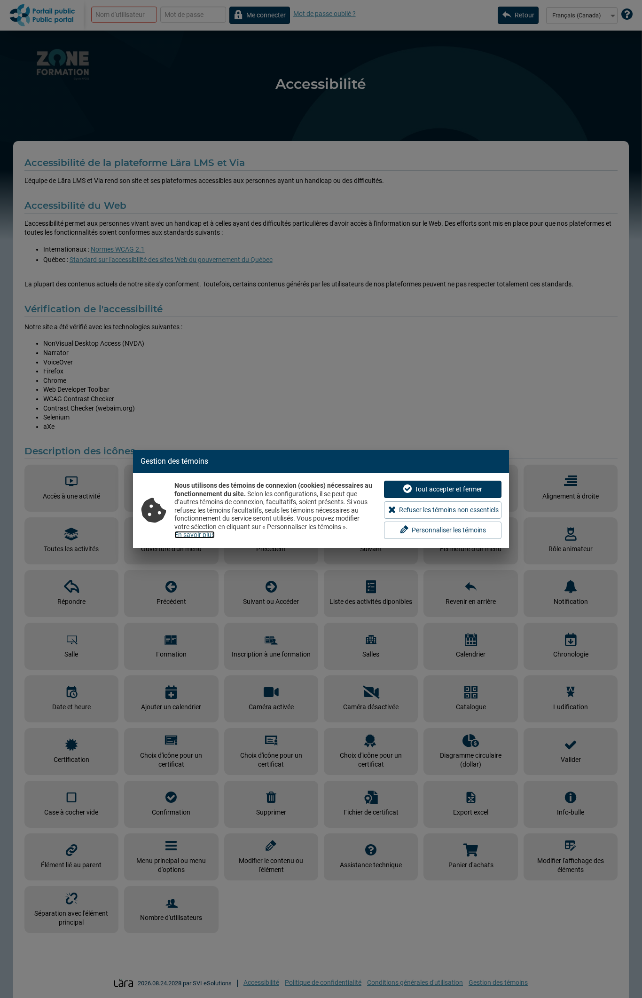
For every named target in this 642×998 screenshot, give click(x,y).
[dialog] (321, 499)
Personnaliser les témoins (449, 530)
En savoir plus (194, 535)
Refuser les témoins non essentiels (449, 510)
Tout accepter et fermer (448, 489)
